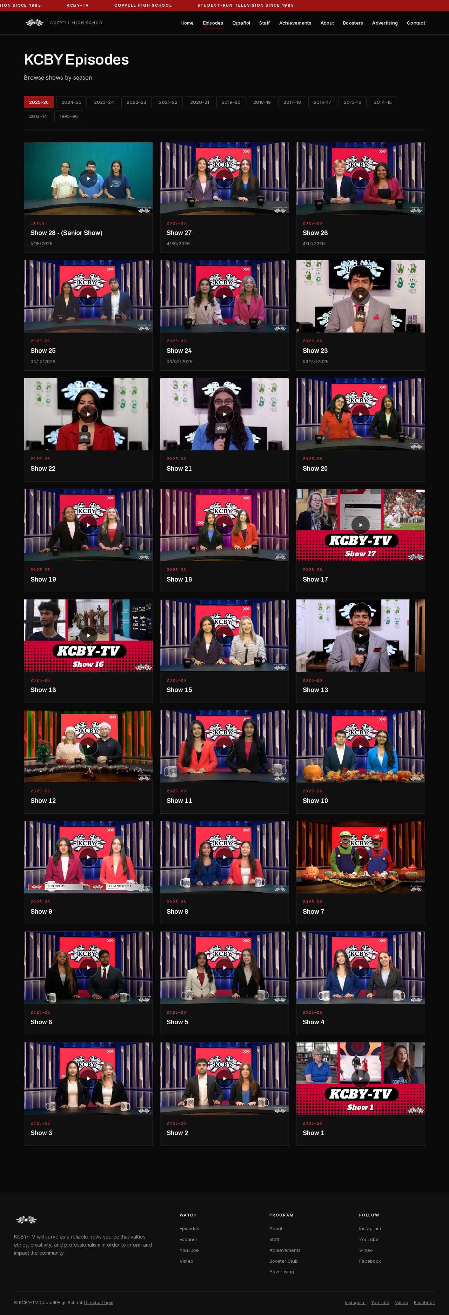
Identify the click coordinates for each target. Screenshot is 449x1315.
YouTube (189, 1250)
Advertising (385, 23)
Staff (264, 23)
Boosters (353, 23)
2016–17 (322, 102)
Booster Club (283, 1261)
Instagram (370, 1228)
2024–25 (71, 102)
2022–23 (136, 102)
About (327, 23)
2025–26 (39, 102)
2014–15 (383, 102)
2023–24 (104, 102)
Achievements (295, 23)
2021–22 (168, 102)
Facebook (370, 1261)
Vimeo (186, 1261)
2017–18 (292, 102)
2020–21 (199, 102)
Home (187, 23)
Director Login (98, 1302)
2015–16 (352, 102)
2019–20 (231, 102)
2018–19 (262, 102)
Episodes (213, 23)
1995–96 (69, 116)
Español (241, 23)
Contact (416, 23)
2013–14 (38, 116)
